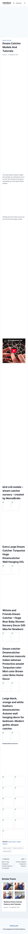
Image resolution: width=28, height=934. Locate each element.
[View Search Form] (14, 3)
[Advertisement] (14, 20)
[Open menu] (24, 3)
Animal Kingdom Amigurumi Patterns (21, 862)
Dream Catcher (6, 40)
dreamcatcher (7, 851)
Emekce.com (14, 925)
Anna (5, 54)
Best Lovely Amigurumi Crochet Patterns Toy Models (7, 863)
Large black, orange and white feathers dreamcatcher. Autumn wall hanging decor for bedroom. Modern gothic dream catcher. (13, 713)
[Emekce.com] (7, 3)
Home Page (12, 841)
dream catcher (7, 848)
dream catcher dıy (18, 848)
